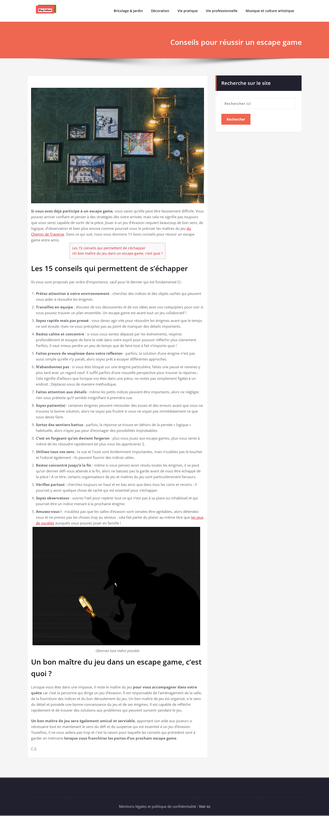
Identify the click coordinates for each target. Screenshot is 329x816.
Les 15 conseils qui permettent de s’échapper (108, 248)
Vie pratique (188, 10)
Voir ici (204, 806)
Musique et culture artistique (270, 10)
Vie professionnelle (221, 10)
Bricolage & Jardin (128, 10)
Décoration (160, 10)
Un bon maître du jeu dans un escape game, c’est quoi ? (117, 253)
